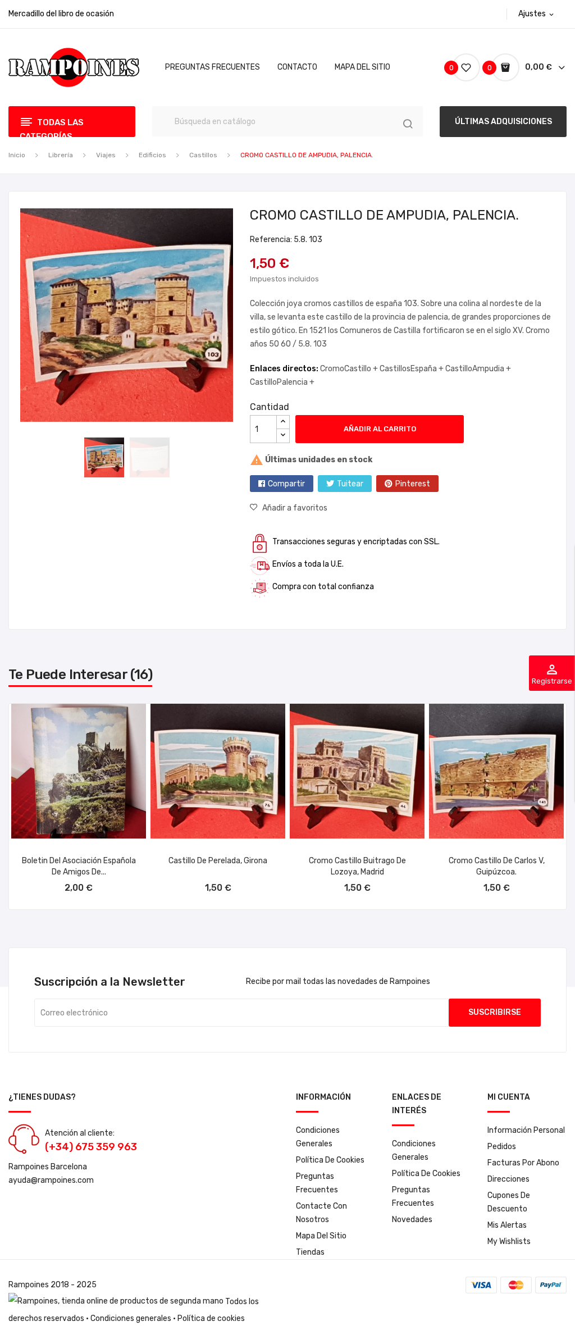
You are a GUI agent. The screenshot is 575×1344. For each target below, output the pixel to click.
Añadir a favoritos (294, 508)
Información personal (526, 1130)
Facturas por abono (523, 1163)
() (453, 67)
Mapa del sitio (321, 1236)
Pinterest (412, 484)
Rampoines (28, 1285)
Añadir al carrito (380, 429)
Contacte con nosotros (321, 1212)
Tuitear (350, 484)
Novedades (412, 1219)
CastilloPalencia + (282, 382)
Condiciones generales (130, 1318)
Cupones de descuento (508, 1202)
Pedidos (501, 1146)
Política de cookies (330, 1160)
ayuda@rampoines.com (51, 1180)
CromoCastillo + (350, 368)
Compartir (286, 484)
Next (241, 317)
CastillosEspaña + (412, 368)
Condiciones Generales (318, 1137)
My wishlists (509, 1241)
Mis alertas (507, 1225)
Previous (11, 317)
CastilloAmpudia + (478, 368)
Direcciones (508, 1179)
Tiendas (310, 1252)
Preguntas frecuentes (317, 1183)
